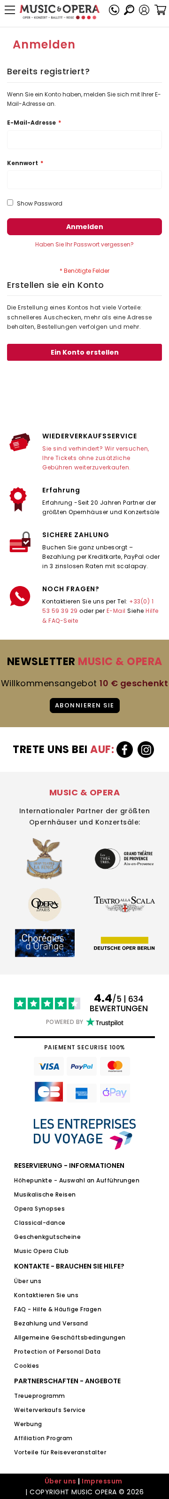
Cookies (26, 1366)
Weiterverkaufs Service (49, 1410)
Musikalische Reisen (45, 1194)
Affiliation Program (43, 1438)
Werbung (28, 1424)
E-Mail (116, 611)
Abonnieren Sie (85, 705)
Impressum (102, 1481)
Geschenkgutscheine (47, 1237)
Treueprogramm (39, 1396)
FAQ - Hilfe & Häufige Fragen (57, 1309)
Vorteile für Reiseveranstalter (60, 1452)
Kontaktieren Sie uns (46, 1295)
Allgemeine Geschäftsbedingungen (70, 1337)
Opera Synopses (39, 1209)
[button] (144, 10)
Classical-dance (40, 1223)
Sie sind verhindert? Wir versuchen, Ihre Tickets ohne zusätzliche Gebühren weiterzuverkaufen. (95, 458)
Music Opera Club (41, 1251)
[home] (60, 12)
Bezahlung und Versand (51, 1323)
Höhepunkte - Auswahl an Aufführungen (76, 1180)
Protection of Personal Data (57, 1352)
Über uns (27, 1281)
